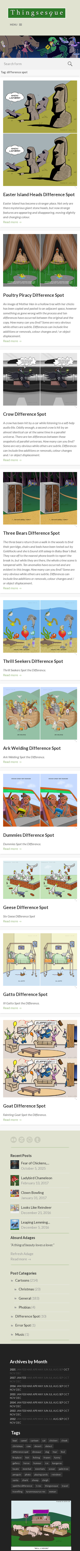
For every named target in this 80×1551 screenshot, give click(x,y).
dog (47, 1452)
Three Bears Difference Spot (31, 533)
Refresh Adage (21, 1254)
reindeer (56, 1474)
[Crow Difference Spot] (40, 379)
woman (52, 1491)
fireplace (17, 1457)
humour (37, 1463)
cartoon (34, 1440)
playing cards (41, 1474)
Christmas (26, 1289)
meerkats (40, 1469)
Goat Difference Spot (24, 1105)
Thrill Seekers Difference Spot (33, 661)
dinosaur (36, 1452)
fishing (36, 1457)
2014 (12, 1402)
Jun (46, 1386)
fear (55, 1452)
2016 (12, 1386)
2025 (12, 1369)
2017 (12, 1377)
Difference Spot (27, 1316)
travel (65, 1486)
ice (46, 1463)
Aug (56, 1386)
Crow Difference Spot (24, 414)
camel (24, 1440)
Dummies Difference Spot (28, 835)
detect (48, 1446)
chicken (53, 1440)
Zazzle (21, 1140)
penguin (17, 1474)
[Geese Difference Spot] (40, 880)
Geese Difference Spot (25, 907)
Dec (18, 1389)
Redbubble (13, 1140)
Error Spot (23, 1325)
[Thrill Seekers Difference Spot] (40, 626)
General (25, 1298)
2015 (12, 1394)
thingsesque (51, 1486)
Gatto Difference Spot (25, 994)
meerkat (27, 1469)
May (40, 1386)
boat (15, 1440)
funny (57, 1457)
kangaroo (57, 1463)
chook (64, 1440)
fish (27, 1457)
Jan (19, 1377)
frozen (47, 1457)
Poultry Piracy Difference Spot (33, 295)
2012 (12, 1419)
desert (37, 1446)
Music (19, 1334)
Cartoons (22, 1280)
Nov (13, 1389)
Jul (51, 1386)
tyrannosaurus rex (35, 1491)
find (63, 1452)
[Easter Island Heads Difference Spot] (40, 133)
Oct (66, 1369)
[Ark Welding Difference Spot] (40, 713)
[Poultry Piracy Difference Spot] (40, 260)
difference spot (20, 1452)
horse (26, 1463)
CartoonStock (29, 1140)
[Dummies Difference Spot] (40, 800)
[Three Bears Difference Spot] (40, 498)
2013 (12, 1410)
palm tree (63, 1469)
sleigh (45, 1480)
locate (16, 1469)
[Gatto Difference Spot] (40, 959)
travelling (17, 1491)
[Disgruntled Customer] (41, 1549)
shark (25, 1480)
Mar (29, 1386)
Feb (24, 1377)
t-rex (38, 1486)
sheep (35, 1480)
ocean (52, 1469)
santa (15, 1480)
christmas (18, 1446)
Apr (35, 1386)
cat (43, 1440)
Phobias (25, 1307)
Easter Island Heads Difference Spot (39, 194)
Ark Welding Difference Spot (32, 748)
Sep (61, 1386)
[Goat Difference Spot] (40, 1058)
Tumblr (37, 1140)
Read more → (12, 222)
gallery (16, 1463)
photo (27, 1474)
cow (28, 1446)
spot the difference (22, 1486)
